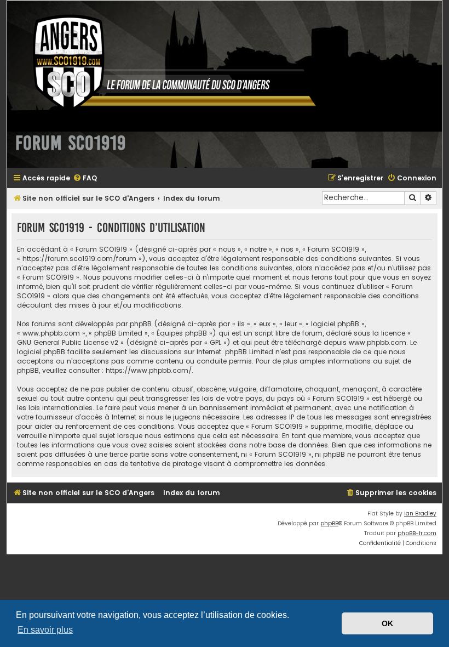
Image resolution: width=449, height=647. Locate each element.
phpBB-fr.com (417, 533)
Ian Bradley (420, 513)
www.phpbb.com (377, 342)
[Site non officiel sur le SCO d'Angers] (166, 62)
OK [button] (387, 623)
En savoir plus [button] (45, 629)
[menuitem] (85, 178)
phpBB (329, 523)
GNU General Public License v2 (67, 342)
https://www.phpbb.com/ (149, 370)
